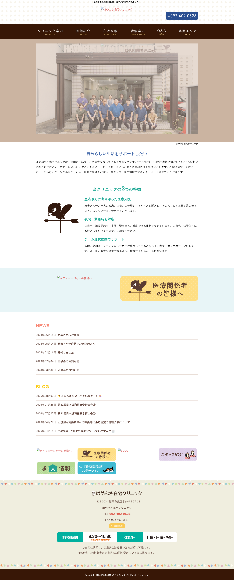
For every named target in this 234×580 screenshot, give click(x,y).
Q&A (161, 31)
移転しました (66, 352)
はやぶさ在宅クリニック (113, 575)
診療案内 (137, 31)
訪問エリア (185, 31)
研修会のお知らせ (68, 361)
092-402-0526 (120, 514)
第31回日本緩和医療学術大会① (77, 413)
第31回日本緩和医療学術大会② (77, 404)
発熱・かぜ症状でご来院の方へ (76, 343)
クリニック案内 (52, 31)
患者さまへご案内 (68, 335)
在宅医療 (110, 31)
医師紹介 (82, 31)
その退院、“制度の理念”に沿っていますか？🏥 (86, 431)
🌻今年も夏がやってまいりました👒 (80, 396)
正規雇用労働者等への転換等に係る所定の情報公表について (94, 422)
